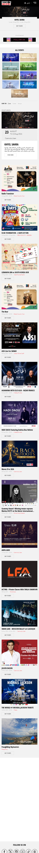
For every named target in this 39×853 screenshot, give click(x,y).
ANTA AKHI (6, 550)
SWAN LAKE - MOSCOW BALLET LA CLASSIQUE (18, 629)
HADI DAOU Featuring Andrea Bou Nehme (17, 430)
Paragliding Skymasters (10, 747)
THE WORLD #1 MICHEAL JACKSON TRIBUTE (18, 707)
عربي (28, 2)
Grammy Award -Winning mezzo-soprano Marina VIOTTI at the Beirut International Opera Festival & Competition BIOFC (17, 511)
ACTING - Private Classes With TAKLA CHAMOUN (19, 589)
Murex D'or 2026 (8, 469)
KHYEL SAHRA (19, 19)
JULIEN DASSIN (7, 668)
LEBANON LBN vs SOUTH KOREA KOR (15, 272)
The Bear (5, 311)
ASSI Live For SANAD (9, 351)
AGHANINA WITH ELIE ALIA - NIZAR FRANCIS (18, 390)
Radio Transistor (8, 193)
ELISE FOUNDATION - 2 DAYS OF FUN (15, 233)
